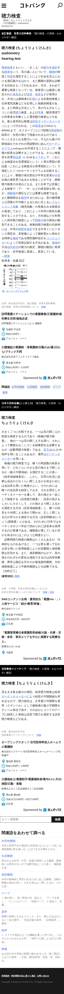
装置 (38, 125)
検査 (7, 71)
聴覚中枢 (40, 220)
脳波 (15, 238)
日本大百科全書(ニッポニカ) (17, 403)
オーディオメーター (14, 696)
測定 (54, 67)
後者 (54, 242)
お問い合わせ (43, 976)
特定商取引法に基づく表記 (23, 976)
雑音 (38, 94)
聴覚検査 (7, 67)
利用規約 (6, 976)
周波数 (55, 130)
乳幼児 (14, 247)
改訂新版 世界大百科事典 (16, 33)
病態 (21, 229)
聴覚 (7, 256)
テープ (56, 387)
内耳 (57, 175)
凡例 (51, 592)
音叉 (46, 449)
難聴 (52, 71)
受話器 (17, 157)
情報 (43, 306)
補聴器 (11, 193)
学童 (40, 112)
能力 (46, 67)
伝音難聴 (32, 387)
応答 (32, 98)
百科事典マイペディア (14, 669)
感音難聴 (45, 387)
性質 (10, 76)
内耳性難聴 (18, 387)
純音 (15, 94)
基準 (5, 392)
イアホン (40, 157)
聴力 (18, 112)
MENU (4, 5)
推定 (29, 229)
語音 (29, 94)
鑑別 (24, 197)
